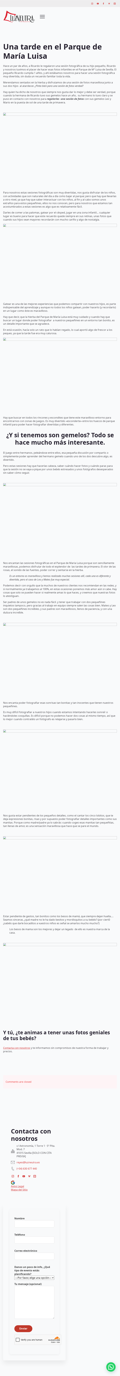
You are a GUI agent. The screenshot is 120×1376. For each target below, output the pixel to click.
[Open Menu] (42, 16)
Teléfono (19, 1234)
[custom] (114, 3)
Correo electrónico (25, 1250)
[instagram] (92, 3)
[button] (111, 1367)
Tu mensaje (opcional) (28, 1284)
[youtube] (98, 3)
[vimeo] (109, 3)
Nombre (19, 1218)
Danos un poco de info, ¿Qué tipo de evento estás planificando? (32, 1270)
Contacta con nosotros (16, 1048)
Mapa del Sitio (19, 1189)
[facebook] (103, 3)
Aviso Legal (17, 1186)
